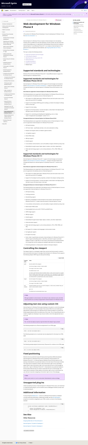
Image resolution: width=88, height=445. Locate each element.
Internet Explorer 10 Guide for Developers (36, 85)
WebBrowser (35, 395)
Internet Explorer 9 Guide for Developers (36, 160)
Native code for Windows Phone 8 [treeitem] (9, 87)
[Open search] (82, 10)
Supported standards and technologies (34, 54)
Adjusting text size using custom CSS (34, 58)
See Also (75, 33)
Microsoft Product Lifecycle (37, 14)
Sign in (85, 10)
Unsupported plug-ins (31, 61)
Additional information (31, 63)
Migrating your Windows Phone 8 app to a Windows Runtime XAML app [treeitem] (8, 43)
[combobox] (8, 21)
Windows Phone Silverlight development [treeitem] (8, 38)
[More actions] (63, 20)
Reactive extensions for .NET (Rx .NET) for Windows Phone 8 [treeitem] (9, 117)
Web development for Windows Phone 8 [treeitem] (8, 112)
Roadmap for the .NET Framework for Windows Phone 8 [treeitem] (9, 108)
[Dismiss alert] (86, 2)
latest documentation (30, 35)
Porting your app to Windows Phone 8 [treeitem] (8, 83)
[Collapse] (15, 19)
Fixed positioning (29, 59)
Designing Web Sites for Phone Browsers (32, 420)
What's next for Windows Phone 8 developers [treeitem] (8, 47)
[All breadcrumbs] (24, 20)
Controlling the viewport (31, 56)
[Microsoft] (2, 10)
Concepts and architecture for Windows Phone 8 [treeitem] (9, 78)
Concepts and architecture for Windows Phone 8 (36, 20)
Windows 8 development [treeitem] (7, 24)
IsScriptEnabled (56, 397)
